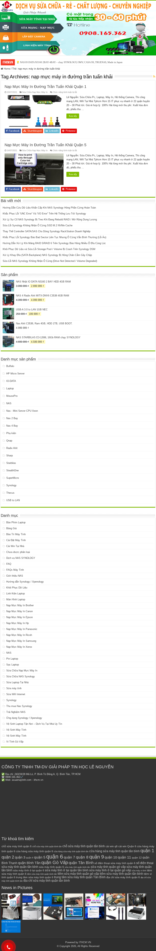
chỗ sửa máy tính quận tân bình (83, 846)
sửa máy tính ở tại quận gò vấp (110, 870)
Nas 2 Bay (12, 418)
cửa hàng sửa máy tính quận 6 (34, 851)
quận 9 (96, 857)
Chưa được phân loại (18, 552)
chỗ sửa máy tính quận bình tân (47, 846)
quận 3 (20, 857)
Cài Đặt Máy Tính (16, 540)
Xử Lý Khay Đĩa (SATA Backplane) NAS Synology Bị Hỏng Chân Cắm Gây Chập (47, 255)
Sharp (9, 455)
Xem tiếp (73, 116)
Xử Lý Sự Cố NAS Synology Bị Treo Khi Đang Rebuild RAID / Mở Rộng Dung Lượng (50, 219)
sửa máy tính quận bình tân (77, 867)
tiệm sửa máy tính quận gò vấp (78, 873)
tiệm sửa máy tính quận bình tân (42, 874)
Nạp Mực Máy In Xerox (19, 646)
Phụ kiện (11, 433)
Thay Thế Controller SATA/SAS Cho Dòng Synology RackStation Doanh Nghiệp (46, 231)
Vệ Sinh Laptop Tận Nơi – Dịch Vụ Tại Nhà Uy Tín (34, 723)
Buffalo (10, 366)
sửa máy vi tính (139, 870)
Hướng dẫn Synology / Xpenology (25, 581)
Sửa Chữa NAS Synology (20, 676)
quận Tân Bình (81, 863)
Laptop (10, 388)
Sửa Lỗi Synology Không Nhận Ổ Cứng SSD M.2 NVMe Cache (37, 225)
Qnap (9, 440)
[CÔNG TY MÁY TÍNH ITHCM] (78, 28)
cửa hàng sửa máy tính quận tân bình (114, 851)
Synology (11, 485)
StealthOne (12, 470)
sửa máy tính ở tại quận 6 (28, 870)
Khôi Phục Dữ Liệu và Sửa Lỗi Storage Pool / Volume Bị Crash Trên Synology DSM (49, 249)
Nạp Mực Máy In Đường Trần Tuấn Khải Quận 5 (45, 145)
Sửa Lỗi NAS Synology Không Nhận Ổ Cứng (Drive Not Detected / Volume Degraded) (50, 261)
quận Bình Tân (29, 863)
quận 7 (69, 857)
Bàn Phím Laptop (15, 522)
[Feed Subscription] (154, 76)
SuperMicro (12, 477)
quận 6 (54, 856)
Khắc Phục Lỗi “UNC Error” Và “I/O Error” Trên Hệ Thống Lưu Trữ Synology (44, 213)
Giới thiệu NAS (14, 575)
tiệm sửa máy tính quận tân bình (121, 873)
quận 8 (82, 857)
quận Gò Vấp (54, 862)
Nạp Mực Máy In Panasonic (21, 629)
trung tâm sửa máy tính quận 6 (34, 877)
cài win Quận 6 (127, 846)
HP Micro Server (15, 373)
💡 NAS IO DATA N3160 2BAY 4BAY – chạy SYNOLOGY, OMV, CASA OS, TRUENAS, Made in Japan (69, 62)
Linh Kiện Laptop (15, 593)
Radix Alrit (12, 448)
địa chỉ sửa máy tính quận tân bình (46, 880)
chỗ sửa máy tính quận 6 (17, 846)
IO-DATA (11, 381)
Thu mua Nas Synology (19, 706)
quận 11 (124, 857)
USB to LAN (13, 500)
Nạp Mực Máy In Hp (17, 623)
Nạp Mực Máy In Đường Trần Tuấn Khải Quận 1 (45, 86)
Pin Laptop (12, 658)
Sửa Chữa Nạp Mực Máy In (35, 92)
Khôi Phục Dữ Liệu (16, 587)
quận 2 (8, 857)
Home (6, 68)
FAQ (8, 563)
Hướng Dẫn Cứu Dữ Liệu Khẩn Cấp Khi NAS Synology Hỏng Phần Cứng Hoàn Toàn (49, 207)
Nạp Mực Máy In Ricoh (19, 635)
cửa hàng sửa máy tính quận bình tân (71, 851)
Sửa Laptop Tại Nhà (17, 682)
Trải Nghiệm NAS (15, 712)
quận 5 (39, 857)
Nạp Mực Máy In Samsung (21, 640)
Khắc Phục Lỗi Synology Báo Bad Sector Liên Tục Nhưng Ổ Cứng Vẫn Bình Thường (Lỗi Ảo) (54, 237)
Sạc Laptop (12, 664)
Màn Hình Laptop (15, 599)
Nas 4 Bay (12, 425)
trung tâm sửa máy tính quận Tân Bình (80, 877)
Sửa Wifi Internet (15, 694)
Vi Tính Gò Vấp (14, 741)
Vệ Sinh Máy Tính (16, 729)
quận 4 (29, 857)
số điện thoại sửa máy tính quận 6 (114, 863)
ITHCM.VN (85, 942)
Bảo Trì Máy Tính (16, 534)
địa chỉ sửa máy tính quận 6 (123, 877)
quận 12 (137, 857)
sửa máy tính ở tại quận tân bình (66, 870)
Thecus (10, 492)
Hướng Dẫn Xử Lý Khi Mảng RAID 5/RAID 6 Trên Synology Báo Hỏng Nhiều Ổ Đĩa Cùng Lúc (54, 243)
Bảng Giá (11, 528)
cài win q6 (112, 846)
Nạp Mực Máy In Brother (20, 605)
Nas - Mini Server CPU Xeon (22, 410)
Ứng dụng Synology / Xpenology (24, 717)
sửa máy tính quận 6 (51, 866)
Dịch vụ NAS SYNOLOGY (20, 558)
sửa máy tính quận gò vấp (108, 866)
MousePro (12, 395)
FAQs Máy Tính (15, 569)
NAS (8, 403)
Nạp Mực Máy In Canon (19, 611)
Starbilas (11, 463)
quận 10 (111, 857)
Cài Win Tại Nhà (15, 546)
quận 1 (147, 850)
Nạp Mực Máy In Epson (19, 617)
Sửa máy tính (13, 688)
